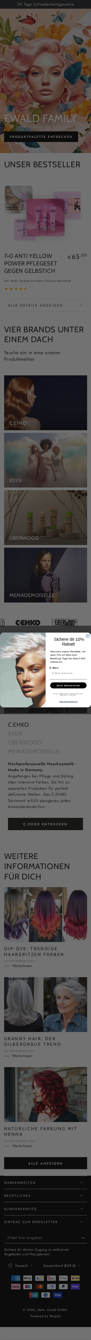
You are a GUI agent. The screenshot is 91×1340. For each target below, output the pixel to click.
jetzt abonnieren (68, 685)
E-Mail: (54, 668)
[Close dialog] (88, 636)
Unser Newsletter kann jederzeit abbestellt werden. (68, 694)
